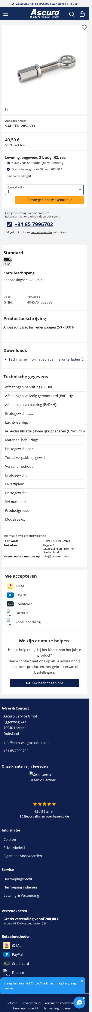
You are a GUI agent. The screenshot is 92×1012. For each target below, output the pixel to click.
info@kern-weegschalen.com (26, 739)
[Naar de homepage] (44, 13)
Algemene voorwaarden (22, 852)
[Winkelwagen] (82, 14)
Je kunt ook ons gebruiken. (38, 229)
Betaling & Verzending (21, 892)
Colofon (9, 836)
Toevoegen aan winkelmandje (49, 197)
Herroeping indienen (20, 884)
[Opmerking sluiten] (82, 980)
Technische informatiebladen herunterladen (45, 356)
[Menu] (6, 14)
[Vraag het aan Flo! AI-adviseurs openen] (79, 1003)
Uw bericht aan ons (47, 679)
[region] (44, 450)
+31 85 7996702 (34, 220)
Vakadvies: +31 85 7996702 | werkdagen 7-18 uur (46, 4)
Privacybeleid (14, 844)
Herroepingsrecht (17, 875)
